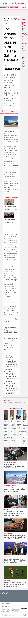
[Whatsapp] (16, 111)
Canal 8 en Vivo (15, 7)
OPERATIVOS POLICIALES (10, 462)
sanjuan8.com (4, 609)
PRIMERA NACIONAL (24, 34)
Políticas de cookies (5, 606)
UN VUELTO (7, 580)
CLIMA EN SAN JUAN (23, 24)
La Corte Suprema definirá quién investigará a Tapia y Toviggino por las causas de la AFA (15, 560)
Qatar (10, 402)
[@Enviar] (12, 111)
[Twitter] (7, 111)
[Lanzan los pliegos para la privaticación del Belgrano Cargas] (18, 420)
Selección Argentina (20, 402)
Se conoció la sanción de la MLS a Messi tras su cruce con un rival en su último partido (15, 584)
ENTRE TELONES (8, 556)
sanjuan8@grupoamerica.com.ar (7, 614)
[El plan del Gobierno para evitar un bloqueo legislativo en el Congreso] (9, 215)
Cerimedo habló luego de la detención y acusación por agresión (11, 208)
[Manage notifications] (24, 615)
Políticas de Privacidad (6, 605)
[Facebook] (2, 111)
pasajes (4, 402)
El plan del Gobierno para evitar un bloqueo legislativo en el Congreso (10, 221)
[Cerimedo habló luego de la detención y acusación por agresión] (9, 202)
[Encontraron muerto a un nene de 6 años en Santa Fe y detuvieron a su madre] (6, 420)
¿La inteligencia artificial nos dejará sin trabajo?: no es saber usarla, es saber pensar (14, 513)
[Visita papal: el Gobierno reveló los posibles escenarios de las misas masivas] (12, 420)
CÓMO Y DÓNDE (8, 533)
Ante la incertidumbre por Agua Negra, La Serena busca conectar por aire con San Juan (14, 489)
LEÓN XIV (13, 421)
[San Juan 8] (4, 594)
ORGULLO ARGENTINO (25, 52)
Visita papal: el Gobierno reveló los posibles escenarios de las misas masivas (14, 432)
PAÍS (18, 421)
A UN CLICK (7, 509)
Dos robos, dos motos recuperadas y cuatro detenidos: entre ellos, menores (14, 466)
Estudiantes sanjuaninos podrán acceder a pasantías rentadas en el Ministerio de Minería (14, 537)
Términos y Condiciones (5, 603)
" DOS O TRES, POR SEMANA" (10, 485)
